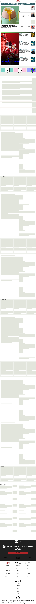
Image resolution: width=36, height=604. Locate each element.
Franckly (14, 602)
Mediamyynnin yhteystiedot (18, 558)
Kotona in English (28, 575)
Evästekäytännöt (25, 600)
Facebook (29, 557)
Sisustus (28, 573)
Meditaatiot (18, 586)
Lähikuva (2, 361)
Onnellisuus (18, 590)
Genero (16, 602)
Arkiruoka (28, 567)
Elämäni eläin (3, 299)
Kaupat (28, 568)
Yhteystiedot (6, 557)
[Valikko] (0, 1)
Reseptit (28, 565)
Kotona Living (22, 602)
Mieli (18, 588)
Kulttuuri (18, 570)
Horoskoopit (8, 575)
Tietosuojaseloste (19, 600)
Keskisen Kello (32, 602)
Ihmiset (18, 567)
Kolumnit (2, 176)
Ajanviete (3, 466)
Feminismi (18, 565)
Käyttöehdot (13, 600)
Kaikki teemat (7, 576)
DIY (28, 570)
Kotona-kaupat (27, 602)
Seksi (18, 591)
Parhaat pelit (3, 66)
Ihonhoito (18, 568)
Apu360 (7, 567)
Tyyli (18, 573)
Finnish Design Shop (9, 602)
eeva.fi (5, 602)
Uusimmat (7, 565)
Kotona (19, 602)
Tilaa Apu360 (18, 552)
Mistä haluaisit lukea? (18, 553)
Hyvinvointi (18, 585)
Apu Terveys (8, 573)
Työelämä (18, 575)
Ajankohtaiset (7, 568)
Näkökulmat (8, 570)
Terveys (18, 593)
